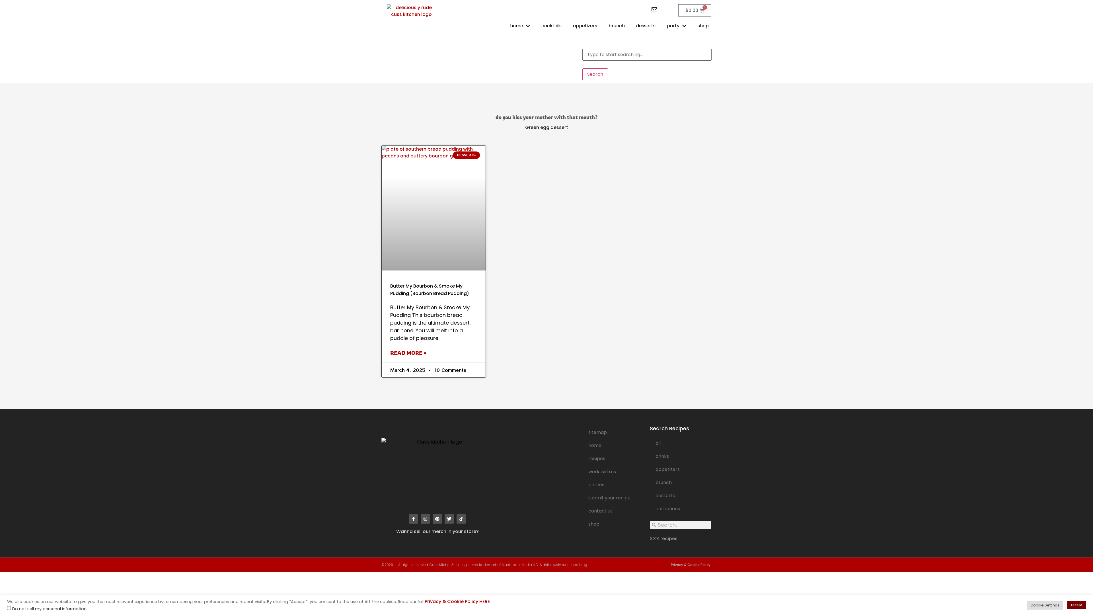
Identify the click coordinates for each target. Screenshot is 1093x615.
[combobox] (647, 55)
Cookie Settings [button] (1044, 605)
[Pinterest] (437, 519)
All (658, 443)
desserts (646, 25)
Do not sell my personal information (49, 609)
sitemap (597, 432)
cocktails (551, 25)
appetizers (585, 25)
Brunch (664, 482)
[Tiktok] (461, 519)
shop (703, 25)
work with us (602, 471)
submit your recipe (609, 498)
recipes (596, 458)
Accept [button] (1076, 605)
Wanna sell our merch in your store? (437, 531)
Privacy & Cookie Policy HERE (457, 601)
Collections (668, 508)
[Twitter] (449, 519)
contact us (600, 511)
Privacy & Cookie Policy (690, 564)
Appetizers (668, 469)
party (673, 25)
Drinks (662, 456)
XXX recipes (663, 538)
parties (596, 484)
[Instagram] (425, 519)
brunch (617, 25)
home (516, 25)
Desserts (665, 495)
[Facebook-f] (413, 519)
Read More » (408, 353)
